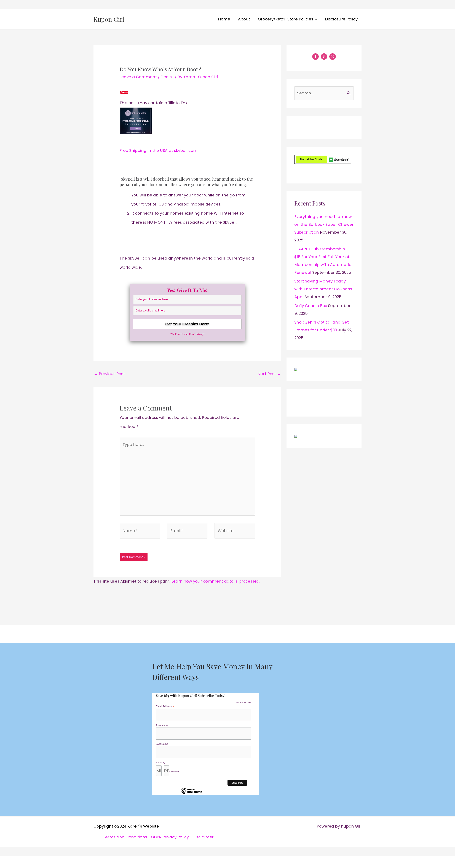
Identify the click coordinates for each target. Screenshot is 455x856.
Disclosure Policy (341, 19)
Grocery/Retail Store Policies (285, 19)
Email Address (165, 706)
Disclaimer (203, 837)
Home (224, 19)
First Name (162, 725)
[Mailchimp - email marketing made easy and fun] (191, 793)
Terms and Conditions (125, 837)
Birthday (160, 762)
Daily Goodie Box (310, 305)
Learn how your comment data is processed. (215, 581)
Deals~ (167, 77)
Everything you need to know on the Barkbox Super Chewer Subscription (324, 224)
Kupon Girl (108, 19)
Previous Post (109, 374)
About (244, 19)
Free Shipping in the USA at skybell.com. (159, 150)
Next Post (269, 374)
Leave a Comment (138, 77)
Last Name (162, 743)
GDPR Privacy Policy (170, 837)
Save (125, 92)
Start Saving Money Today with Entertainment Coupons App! (323, 289)
